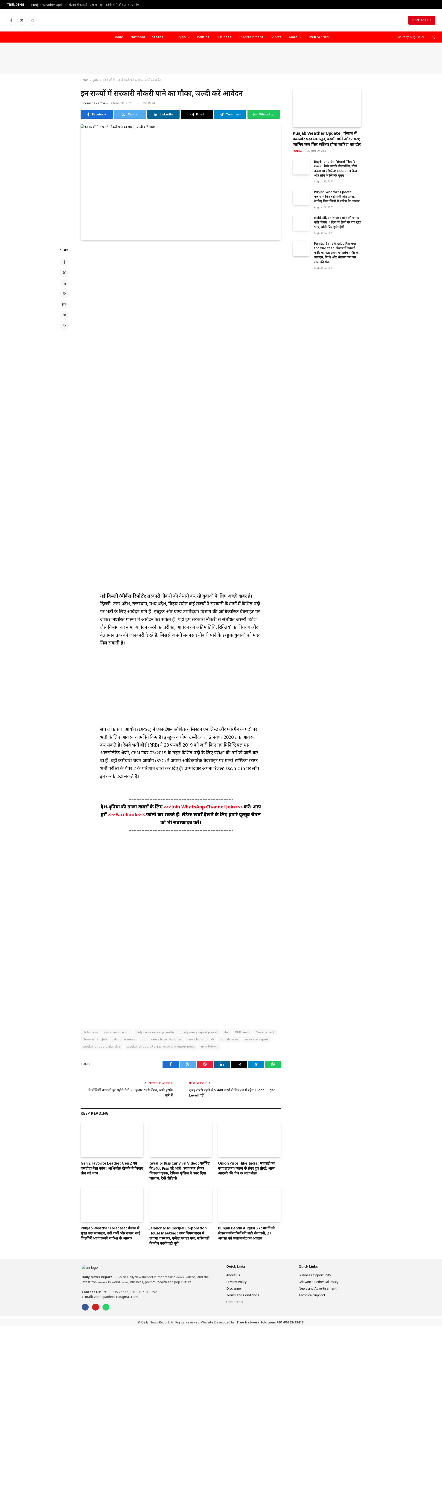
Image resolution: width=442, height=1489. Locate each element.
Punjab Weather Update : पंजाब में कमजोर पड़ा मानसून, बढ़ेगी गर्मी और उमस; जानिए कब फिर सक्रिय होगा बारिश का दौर (88, 5)
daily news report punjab (200, 1032)
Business (224, 37)
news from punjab (200, 1039)
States (157, 37)
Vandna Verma (94, 103)
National (138, 37)
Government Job (95, 1039)
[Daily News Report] (221, 20)
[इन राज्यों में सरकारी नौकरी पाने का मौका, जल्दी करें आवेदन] (181, 180)
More (293, 37)
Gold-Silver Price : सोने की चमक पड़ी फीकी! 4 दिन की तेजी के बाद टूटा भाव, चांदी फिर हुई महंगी (337, 222)
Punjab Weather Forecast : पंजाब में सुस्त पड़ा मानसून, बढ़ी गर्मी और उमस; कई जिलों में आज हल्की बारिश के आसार (110, 1233)
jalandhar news (124, 1039)
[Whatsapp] (105, 1307)
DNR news (242, 1032)
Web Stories (319, 37)
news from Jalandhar (166, 1039)
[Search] (433, 37)
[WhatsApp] (64, 325)
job (143, 1039)
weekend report (256, 1039)
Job (95, 80)
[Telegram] (64, 315)
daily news (91, 1032)
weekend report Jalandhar (102, 1046)
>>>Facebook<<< (127, 814)
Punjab (180, 37)
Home (118, 37)
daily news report (117, 1032)
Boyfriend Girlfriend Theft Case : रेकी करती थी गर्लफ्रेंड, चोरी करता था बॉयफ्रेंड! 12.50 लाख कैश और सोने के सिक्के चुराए (335, 168)
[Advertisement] (221, 58)
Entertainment (251, 37)
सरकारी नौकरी (209, 1046)
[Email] (64, 304)
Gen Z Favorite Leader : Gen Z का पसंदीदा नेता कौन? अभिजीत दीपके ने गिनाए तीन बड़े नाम (112, 1168)
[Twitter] (64, 272)
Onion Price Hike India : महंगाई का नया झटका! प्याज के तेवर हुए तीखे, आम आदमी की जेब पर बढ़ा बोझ (246, 1168)
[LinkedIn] (64, 283)
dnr (226, 1032)
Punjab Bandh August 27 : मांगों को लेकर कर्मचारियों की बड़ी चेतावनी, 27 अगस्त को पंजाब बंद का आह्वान (246, 1233)
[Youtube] (95, 1307)
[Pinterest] (64, 293)
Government (265, 1032)
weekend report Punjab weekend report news (161, 1046)
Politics (203, 37)
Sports (276, 37)
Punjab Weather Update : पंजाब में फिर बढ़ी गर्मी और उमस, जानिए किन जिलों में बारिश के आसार (337, 196)
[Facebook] (64, 262)
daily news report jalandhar (156, 1032)
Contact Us (421, 20)
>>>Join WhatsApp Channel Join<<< (204, 807)
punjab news (229, 1039)
